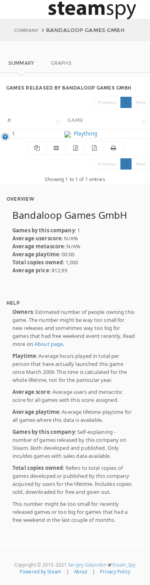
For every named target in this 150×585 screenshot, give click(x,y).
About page (48, 343)
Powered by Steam (40, 572)
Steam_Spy (124, 565)
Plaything (84, 133)
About (80, 572)
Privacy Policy (115, 572)
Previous (107, 102)
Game (75, 120)
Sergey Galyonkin (87, 565)
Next (141, 102)
